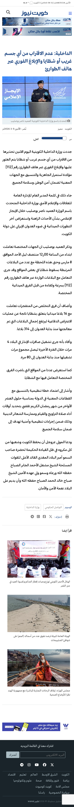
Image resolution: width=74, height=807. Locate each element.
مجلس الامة (62, 786)
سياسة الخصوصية (59, 792)
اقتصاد (11, 775)
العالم (34, 775)
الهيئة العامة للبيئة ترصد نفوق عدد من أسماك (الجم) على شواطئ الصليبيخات (41, 638)
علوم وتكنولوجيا (22, 781)
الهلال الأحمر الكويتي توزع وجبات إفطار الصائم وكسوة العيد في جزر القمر (39, 584)
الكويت (68, 129)
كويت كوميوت (43, 786)
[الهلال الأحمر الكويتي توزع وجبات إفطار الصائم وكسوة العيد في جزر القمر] (38, 577)
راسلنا (41, 792)
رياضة (66, 781)
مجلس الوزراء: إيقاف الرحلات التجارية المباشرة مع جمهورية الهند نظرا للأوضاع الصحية (39, 693)
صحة (39, 781)
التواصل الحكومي (53, 507)
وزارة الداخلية (32, 507)
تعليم (23, 775)
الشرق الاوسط (49, 775)
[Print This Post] (67, 517)
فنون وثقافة (52, 781)
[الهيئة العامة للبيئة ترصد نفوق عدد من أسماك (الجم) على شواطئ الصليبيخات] (38, 631)
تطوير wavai (33, 801)
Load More (37, 710)
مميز (60, 129)
